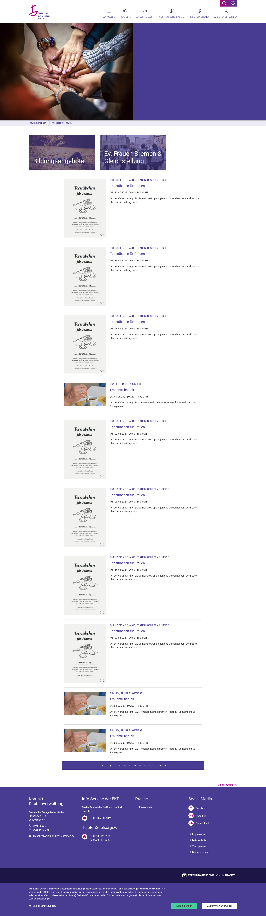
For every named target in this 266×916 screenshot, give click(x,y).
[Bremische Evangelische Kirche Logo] (39, 11)
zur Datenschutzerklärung (62, 895)
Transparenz (199, 846)
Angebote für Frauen (62, 123)
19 (164, 765)
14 (140, 765)
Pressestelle (146, 807)
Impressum (198, 834)
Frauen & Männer (37, 123)
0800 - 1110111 (101, 836)
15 (145, 765)
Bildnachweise (225, 784)
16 (150, 765)
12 (130, 765)
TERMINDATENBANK (201, 875)
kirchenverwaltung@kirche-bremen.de (54, 835)
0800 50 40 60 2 (102, 818)
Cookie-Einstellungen (44, 905)
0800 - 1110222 (101, 839)
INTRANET (228, 875)
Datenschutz (199, 840)
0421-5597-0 (39, 825)
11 (125, 765)
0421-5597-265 (41, 829)
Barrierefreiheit (200, 852)
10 (120, 765)
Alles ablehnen (184, 905)
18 (159, 765)
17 (155, 765)
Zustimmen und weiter (219, 905)
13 (135, 765)
